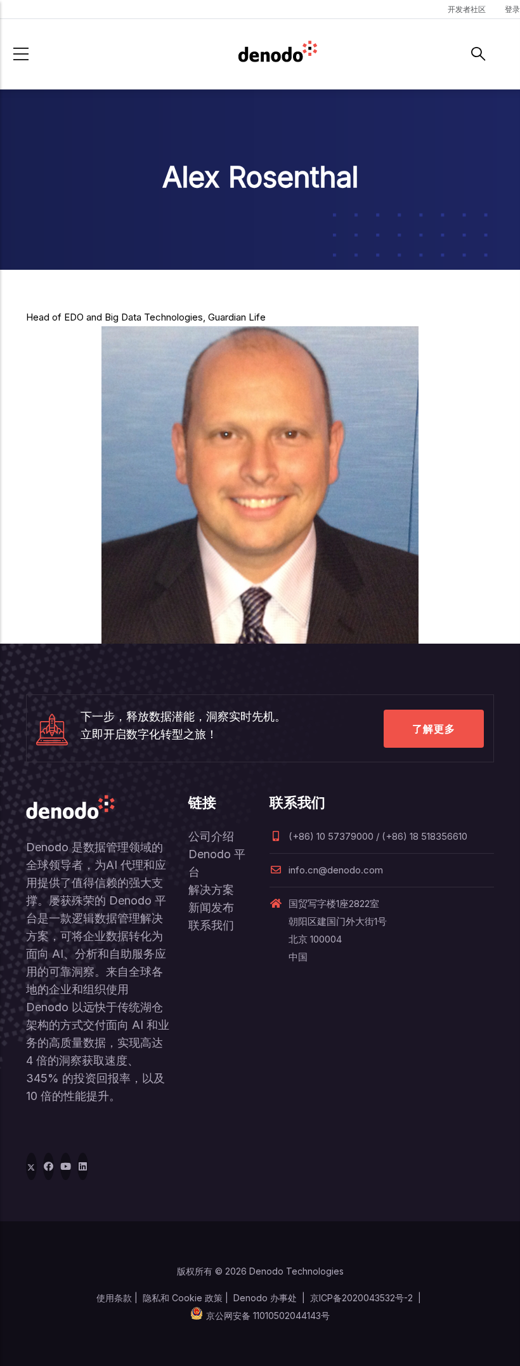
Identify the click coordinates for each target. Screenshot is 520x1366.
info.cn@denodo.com (336, 870)
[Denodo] (278, 54)
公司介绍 (211, 836)
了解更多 (433, 728)
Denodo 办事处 (265, 1297)
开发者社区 (467, 9)
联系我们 (211, 925)
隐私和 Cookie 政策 (183, 1297)
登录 (512, 9)
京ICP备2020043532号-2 (361, 1297)
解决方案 (211, 889)
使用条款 (114, 1297)
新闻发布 (211, 907)
